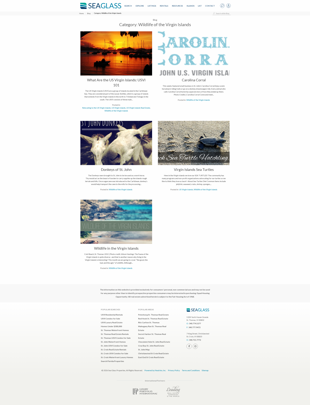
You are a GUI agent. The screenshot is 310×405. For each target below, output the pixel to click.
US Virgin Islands (119, 108)
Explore (140, 6)
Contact (210, 6)
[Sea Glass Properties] (100, 4)
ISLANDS (190, 6)
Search (128, 6)
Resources (177, 6)
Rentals (164, 6)
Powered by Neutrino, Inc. (155, 370)
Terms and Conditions (191, 370)
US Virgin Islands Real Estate (138, 108)
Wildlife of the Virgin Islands (116, 111)
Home (81, 13)
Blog (88, 13)
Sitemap (205, 370)
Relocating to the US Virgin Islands (96, 108)
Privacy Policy (174, 370)
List (200, 6)
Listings (152, 6)
